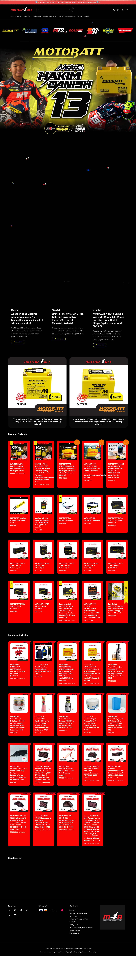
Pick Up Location (74, 925)
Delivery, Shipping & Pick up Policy (70, 952)
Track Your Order (74, 933)
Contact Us (72, 910)
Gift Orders (72, 922)
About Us (18, 16)
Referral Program (74, 930)
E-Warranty (37, 16)
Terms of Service (45, 952)
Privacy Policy (55, 952)
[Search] (70, 10)
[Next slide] (129, 283)
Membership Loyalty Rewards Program (81, 928)
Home (11, 16)
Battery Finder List (83, 16)
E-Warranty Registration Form (78, 919)
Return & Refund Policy (89, 952)
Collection (27, 16)
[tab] (64, 281)
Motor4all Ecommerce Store (66, 16)
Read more (18, 342)
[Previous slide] (123, 283)
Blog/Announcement (49, 16)
